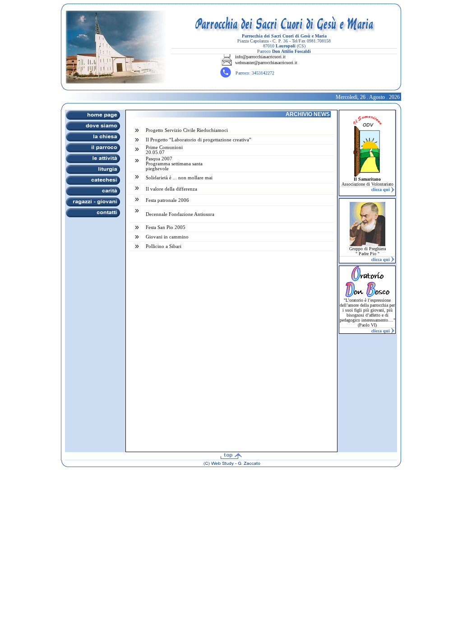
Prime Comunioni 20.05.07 (164, 150)
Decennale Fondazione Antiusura (180, 214)
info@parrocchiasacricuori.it (260, 56)
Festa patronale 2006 (167, 200)
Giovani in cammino (167, 236)
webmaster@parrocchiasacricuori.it (266, 62)
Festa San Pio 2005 (165, 227)
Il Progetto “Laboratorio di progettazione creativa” (198, 139)
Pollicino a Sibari (163, 246)
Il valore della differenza (171, 189)
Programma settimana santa (174, 163)
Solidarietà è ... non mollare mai (179, 177)
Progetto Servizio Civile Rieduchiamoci (187, 130)
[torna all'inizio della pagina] (231, 456)
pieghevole (157, 168)
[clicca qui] (392, 190)
